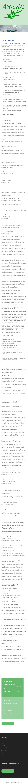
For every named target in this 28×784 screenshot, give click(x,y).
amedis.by (5, 753)
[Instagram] (14, 780)
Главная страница (10, 30)
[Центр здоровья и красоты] (14, 11)
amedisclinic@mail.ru (8, 756)
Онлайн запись (8, 723)
